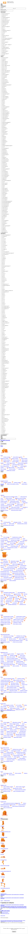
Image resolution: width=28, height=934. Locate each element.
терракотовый (4, 210)
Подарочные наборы (5, 35)
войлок (3, 281)
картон (3, 312)
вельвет (3, 273)
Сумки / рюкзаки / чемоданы (6, 44)
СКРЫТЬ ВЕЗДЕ (4, 51)
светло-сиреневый (4, 176)
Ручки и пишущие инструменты (6, 38)
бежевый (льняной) (5, 74)
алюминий (3, 258)
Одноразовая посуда (5, 21)
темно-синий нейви (4, 206)
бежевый (3, 73)
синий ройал (4, 192)
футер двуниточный (5, 419)
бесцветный (3, 83)
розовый (3, 167)
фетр (2, 413)
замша (3, 302)
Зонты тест (3, 49)
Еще (2, 471)
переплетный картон (5, 361)
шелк (3, 427)
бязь (2, 272)
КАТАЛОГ (4, 443)
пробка (3, 382)
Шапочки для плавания (5, 26)
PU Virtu (3, 246)
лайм (2, 135)
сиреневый (3, 194)
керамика (3, 316)
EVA (2, 237)
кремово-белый (4, 131)
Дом (2, 34)
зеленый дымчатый (5, 114)
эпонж (3, 432)
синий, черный (4, 193)
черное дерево (4, 223)
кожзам (3, 320)
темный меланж (4, 207)
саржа (3, 391)
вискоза (3, 277)
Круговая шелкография (4, 837)
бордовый (3, 88)
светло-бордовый (4, 172)
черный (3, 224)
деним (3, 100)
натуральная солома (5, 344)
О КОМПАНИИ (21, 894)
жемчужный (4, 108)
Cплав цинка (4, 236)
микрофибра (4, 339)
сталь (3, 399)
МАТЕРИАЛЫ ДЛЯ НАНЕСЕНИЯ (6, 894)
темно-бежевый (4, 198)
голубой (3, 95)
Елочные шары (4, 18)
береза (3, 263)
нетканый (3, 351)
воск (2, 282)
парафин (3, 357)
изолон (3, 304)
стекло (3, 400)
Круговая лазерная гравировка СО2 (6, 871)
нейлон (3, 346)
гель (2, 286)
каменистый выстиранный (5, 122)
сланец (3, 395)
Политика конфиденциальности (8, 920)
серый (3, 181)
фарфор (3, 410)
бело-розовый (4, 75)
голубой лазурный (4, 96)
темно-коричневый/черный (6, 202)
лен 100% (3, 330)
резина (3, 388)
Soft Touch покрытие (5, 251)
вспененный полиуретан (5, 285)
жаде (2, 104)
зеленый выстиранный (5, 113)
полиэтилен (3, 378)
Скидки (2, 446)
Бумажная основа (4, 271)
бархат (3, 262)
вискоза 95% (4, 280)
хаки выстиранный (4, 220)
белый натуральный (5, 82)
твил (2, 404)
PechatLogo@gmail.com (4, 912)
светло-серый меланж (5, 175)
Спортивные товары (5, 47)
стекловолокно (4, 401)
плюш (3, 366)
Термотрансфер (3, 876)
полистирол (3, 374)
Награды (2, 771)
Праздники (3, 52)
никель (3, 352)
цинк (2, 426)
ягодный (3, 228)
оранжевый (3, 157)
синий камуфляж (4, 189)
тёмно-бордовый (4, 211)
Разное (1, 908)
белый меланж (4, 79)
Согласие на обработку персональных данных (7, 921)
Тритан (3, 409)
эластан (3, 431)
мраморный (3, 149)
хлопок (3, 423)
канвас (3, 311)
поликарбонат (4, 370)
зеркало (3, 303)
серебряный (3, 179)
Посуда (3, 43)
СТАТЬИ (12, 894)
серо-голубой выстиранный (6, 180)
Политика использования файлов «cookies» (19, 920)
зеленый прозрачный (5, 118)
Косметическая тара (5, 22)
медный (3, 144)
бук (2, 268)
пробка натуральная (5, 383)
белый (3, 78)
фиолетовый (4, 216)
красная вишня (4, 128)
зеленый (3, 109)
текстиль (3, 405)
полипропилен (4, 373)
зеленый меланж (4, 117)
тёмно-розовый (4, 212)
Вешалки (3, 16)
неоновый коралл (4, 153)
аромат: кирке (4, 64)
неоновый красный (4, 154)
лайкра (3, 324)
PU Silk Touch (4, 245)
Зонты (1, 520)
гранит (3, 289)
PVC (2, 250)
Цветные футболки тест (5, 48)
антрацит (3, 60)
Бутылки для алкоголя (5, 13)
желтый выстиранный (5, 106)
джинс (3, 101)
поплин (3, 379)
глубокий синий (4, 92)
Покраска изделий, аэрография (5, 865)
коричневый (4, 127)
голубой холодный (4, 97)
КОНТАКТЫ (2, 895)
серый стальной (4, 183)
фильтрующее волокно (5, 414)
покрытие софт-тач (4, 368)
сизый (3, 185)
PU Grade (3, 241)
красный (3, 130)
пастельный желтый (5, 159)
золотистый (3, 119)
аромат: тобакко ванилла (5, 70)
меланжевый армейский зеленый (6, 145)
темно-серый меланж (5, 203)
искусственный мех (5, 308)
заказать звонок (12, 440)
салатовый (3, 170)
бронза (3, 267)
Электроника (4, 31)
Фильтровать (3, 435)
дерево (3, 294)
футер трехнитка (4, 421)
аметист (3, 259)
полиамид (3, 369)
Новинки (2, 445)
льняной (3, 139)
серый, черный (4, 184)
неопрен (3, 347)
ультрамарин (4, 215)
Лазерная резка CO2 (3, 893)
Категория (3, 12)
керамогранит (4, 317)
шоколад (3, 430)
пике (2, 364)
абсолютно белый (4, 57)
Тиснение (2, 882)
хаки (2, 219)
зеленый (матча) (4, 110)
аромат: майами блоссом (5, 65)
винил (3, 276)
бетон (3, 264)
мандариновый (4, 141)
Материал (3, 233)
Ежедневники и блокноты (5, 30)
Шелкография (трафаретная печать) (5, 831)
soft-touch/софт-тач (4, 254)
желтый (3, 105)
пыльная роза (4, 163)
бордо (3, 87)
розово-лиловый (4, 166)
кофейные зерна (4, 321)
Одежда (3, 29)
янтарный (3, 229)
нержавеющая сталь (5, 348)
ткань (3, 408)
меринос (3, 334)
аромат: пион (4, 66)
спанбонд (3, 397)
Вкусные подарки (3, 703)
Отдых (3, 40)
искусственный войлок (5, 307)
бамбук (3, 260)
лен (2, 329)
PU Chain (3, 238)
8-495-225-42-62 (5, 910)
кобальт (3, 126)
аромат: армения (4, 61)
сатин (3, 392)
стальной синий (4, 197)
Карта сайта (2, 920)
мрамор (3, 343)
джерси (3, 295)
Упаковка (25, 906)
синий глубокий (4, 188)
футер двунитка (4, 418)
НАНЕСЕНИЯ (5, 819)
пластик (3, 365)
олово (3, 355)
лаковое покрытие (4, 325)
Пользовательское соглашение (18, 921)
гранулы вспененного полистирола (7, 290)
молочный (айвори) (5, 148)
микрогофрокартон (4, 338)
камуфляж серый (4, 123)
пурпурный (3, 162)
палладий (3, 356)
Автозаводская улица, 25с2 (5, 913)
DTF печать (2, 854)
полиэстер (3, 377)
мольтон (3, 342)
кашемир (3, 315)
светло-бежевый (4, 171)
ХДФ (3, 422)
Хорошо (14, 931)
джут (3, 298)
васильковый (4, 91)
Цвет (2, 56)
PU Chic (3, 240)
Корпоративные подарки (5, 39)
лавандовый (4, 132)
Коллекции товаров (5, 53)
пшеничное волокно (5, 386)
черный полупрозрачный (5, 225)
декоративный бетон (5, 291)
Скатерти (3, 25)
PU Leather (3, 242)
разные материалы (4, 387)
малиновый (3, 140)
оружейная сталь (4, 158)
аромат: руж (4, 69)
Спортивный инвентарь (5, 17)
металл (3, 335)
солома (3, 396)
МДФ (3, 333)
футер (3, 417)
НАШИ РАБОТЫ (16, 894)
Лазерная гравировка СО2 (4, 848)
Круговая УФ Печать (4, 859)
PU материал (4, 249)
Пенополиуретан (4, 360)
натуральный (4, 150)
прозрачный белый (4, 161)
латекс (3, 326)
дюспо (3, 299)
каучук (3, 313)
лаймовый (3, 136)
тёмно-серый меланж (5, 214)
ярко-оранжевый (4, 232)
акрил (3, 255)
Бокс (2, 27)
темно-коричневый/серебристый (6, 201)
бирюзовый (3, 86)
